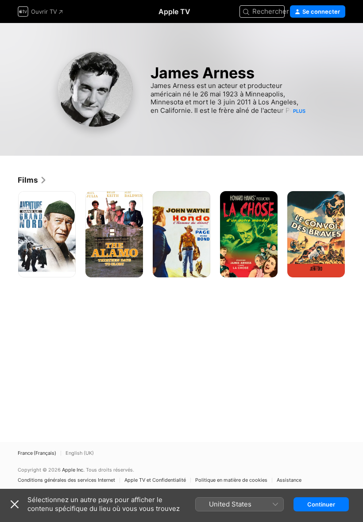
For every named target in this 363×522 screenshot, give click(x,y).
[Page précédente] (9, 234)
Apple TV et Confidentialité (155, 480)
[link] (32, 180)
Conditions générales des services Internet (66, 480)
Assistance (289, 480)
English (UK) (80, 453)
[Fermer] (15, 504)
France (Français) (37, 453)
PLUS (299, 111)
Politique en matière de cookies (231, 480)
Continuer (321, 504)
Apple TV (174, 11)
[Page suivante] (354, 234)
